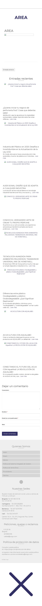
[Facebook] (21, 482)
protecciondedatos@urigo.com (21, 554)
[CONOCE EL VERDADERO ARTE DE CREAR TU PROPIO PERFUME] (21, 207)
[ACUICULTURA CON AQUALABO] (21, 321)
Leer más (13, 119)
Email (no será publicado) (10, 418)
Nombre (5, 412)
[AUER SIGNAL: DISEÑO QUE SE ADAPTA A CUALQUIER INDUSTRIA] (21, 172)
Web (3, 424)
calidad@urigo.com (10, 536)
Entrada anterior (8, 70)
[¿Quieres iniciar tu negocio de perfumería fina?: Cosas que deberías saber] (21, 94)
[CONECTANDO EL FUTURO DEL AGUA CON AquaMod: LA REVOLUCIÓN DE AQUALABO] (21, 353)
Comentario (5, 390)
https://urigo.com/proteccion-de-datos (17, 549)
